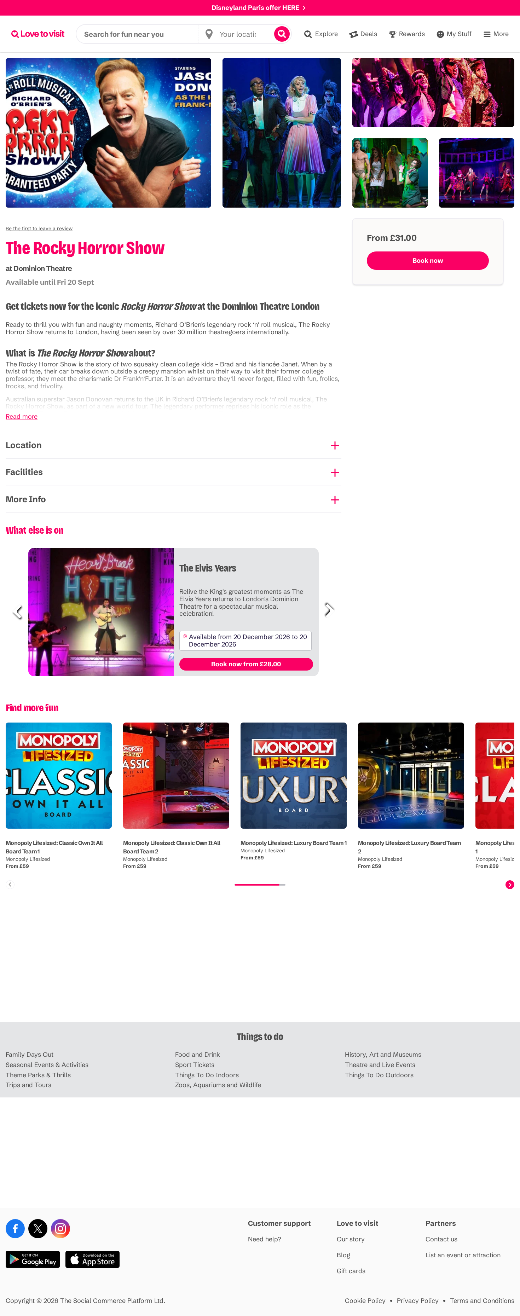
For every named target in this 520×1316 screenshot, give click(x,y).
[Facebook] (15, 1228)
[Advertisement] (260, 966)
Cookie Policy (365, 1301)
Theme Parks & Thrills (38, 1075)
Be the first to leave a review (39, 228)
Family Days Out (29, 1055)
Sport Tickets (194, 1065)
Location (24, 445)
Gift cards (351, 1271)
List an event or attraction (463, 1255)
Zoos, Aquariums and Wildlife (218, 1085)
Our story (351, 1239)
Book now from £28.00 (246, 664)
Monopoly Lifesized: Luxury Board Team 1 (293, 842)
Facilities (24, 472)
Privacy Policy (418, 1301)
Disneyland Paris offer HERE (255, 8)
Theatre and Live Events (380, 1065)
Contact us (441, 1239)
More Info (26, 499)
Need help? (264, 1239)
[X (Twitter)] (37, 1228)
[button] (39, 228)
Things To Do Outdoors (379, 1075)
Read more (21, 417)
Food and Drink (197, 1055)
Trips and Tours (28, 1085)
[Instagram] (60, 1228)
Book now (427, 260)
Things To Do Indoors (207, 1075)
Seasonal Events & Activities (47, 1065)
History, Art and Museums (383, 1055)
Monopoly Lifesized (28, 859)
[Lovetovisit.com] (37, 34)
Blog (343, 1255)
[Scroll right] (509, 884)
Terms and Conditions (482, 1301)
